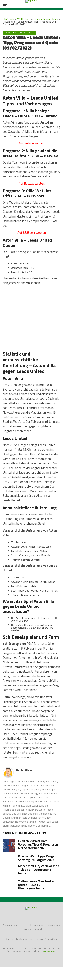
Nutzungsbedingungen (15, 925)
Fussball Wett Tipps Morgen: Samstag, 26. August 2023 (37, 858)
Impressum (36, 925)
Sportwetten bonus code (19, 939)
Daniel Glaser (25, 770)
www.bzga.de (49, 951)
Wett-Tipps (24, 19)
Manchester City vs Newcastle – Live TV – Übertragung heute (38, 869)
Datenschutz (53, 925)
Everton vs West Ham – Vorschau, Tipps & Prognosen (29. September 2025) (38, 844)
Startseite (8, 19)
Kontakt (39, 929)
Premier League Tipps (45, 19)
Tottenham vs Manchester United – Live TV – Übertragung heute (36, 885)
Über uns (27, 929)
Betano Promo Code (47, 939)
